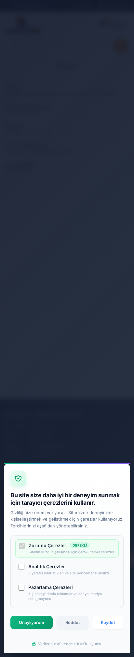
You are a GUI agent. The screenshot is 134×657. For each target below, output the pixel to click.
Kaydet (108, 622)
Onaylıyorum (31, 622)
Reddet (72, 622)
